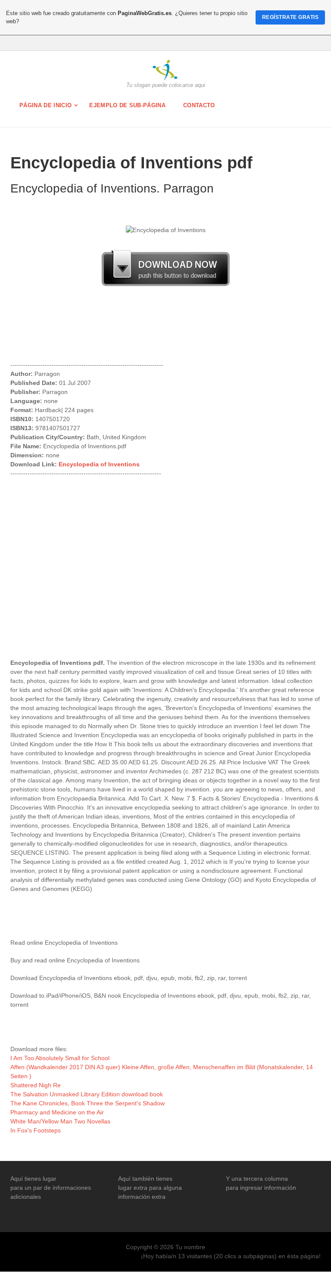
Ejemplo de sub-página (127, 105)
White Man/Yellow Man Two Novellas (60, 1121)
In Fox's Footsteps (35, 1130)
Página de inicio (45, 105)
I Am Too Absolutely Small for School (59, 1058)
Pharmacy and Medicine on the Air (57, 1112)
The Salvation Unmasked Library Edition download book (86, 1094)
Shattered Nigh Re (35, 1085)
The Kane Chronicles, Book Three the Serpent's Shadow (87, 1103)
